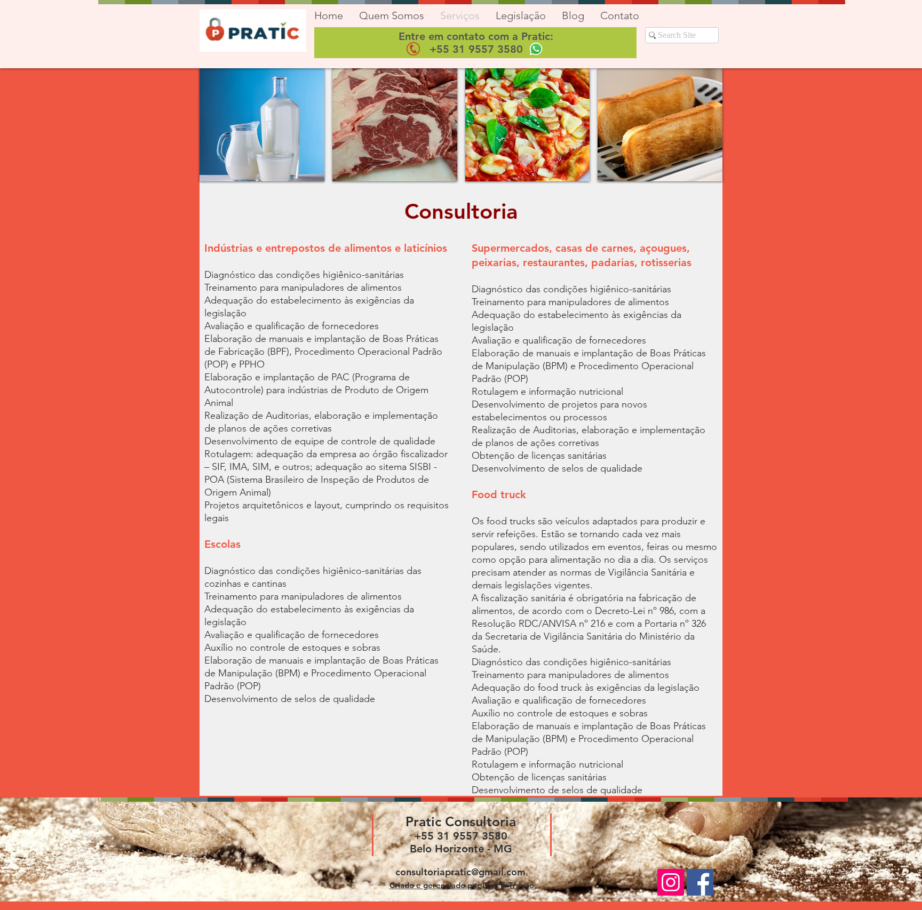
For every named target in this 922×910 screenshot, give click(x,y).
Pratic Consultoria (461, 821)
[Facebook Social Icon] (700, 882)
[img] (262, 124)
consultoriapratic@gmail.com (460, 872)
